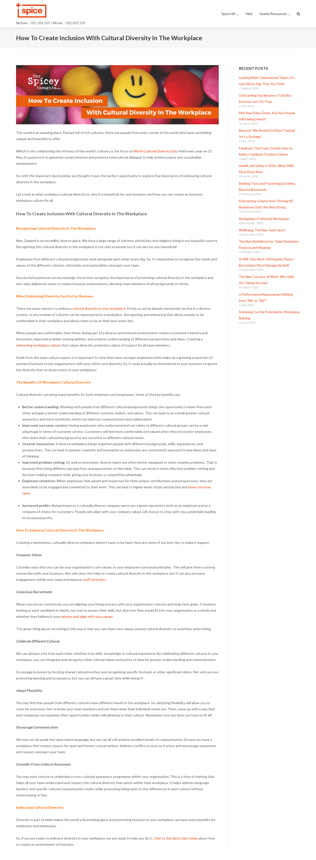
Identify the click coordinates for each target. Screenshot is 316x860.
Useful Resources (273, 14)
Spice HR (228, 14)
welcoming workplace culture (39, 345)
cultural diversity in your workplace (99, 308)
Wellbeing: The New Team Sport (262, 230)
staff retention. (94, 579)
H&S (249, 14)
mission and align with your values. (88, 616)
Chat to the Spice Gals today (175, 838)
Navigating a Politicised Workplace (264, 219)
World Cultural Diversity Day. (156, 151)
